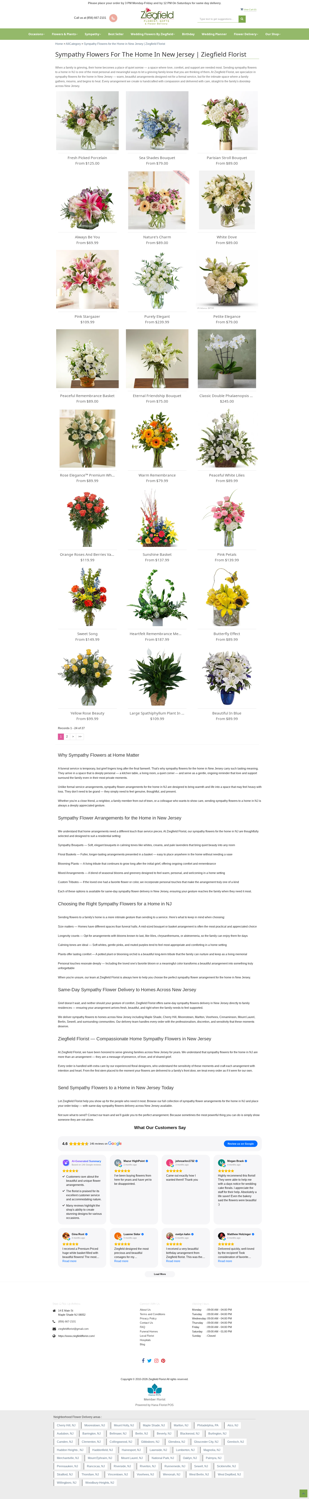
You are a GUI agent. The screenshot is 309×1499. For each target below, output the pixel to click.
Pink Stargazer (87, 316)
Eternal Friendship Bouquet (157, 395)
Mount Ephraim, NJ (100, 1458)
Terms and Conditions (152, 1314)
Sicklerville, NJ (226, 1466)
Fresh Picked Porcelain (87, 157)
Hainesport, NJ (131, 1450)
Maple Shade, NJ (154, 1425)
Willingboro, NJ (66, 1482)
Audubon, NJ (65, 1433)
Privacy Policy (148, 1318)
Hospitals (145, 1340)
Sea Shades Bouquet (157, 157)
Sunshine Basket (157, 554)
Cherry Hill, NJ (66, 1425)
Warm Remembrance (157, 475)
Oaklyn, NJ (190, 1458)
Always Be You (87, 236)
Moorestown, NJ (94, 1425)
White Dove (227, 236)
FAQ (142, 1326)
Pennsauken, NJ (67, 1466)
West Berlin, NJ (199, 1474)
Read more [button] (69, 1261)
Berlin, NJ (141, 1433)
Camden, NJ (65, 1441)
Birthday (188, 34)
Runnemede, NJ (175, 1466)
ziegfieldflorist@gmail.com (73, 1328)
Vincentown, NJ (118, 1474)
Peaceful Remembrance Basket (87, 395)
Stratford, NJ (65, 1474)
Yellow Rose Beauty (87, 713)
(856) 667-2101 (67, 1321)
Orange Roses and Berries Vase (87, 554)
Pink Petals (226, 554)
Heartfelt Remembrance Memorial (157, 633)
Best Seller (116, 34)
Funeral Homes (149, 1331)
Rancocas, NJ (96, 1466)
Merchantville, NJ (68, 1458)
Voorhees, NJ (145, 1474)
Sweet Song (87, 633)
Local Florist (147, 1335)
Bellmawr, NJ (118, 1433)
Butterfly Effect (227, 633)
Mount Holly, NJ (124, 1425)
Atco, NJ (232, 1425)
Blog (142, 1344)
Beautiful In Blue (226, 713)
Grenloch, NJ (235, 1441)
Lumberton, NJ (185, 1450)
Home (59, 43)
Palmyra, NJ (213, 1458)
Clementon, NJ (91, 1441)
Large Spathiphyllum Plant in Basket (157, 713)
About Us (145, 1309)
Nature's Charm (157, 236)
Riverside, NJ (122, 1466)
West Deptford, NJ (229, 1474)
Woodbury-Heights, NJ (99, 1482)
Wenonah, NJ (171, 1474)
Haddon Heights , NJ (70, 1450)
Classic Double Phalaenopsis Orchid (226, 395)
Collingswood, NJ (121, 1441)
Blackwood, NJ (189, 1433)
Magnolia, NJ (211, 1450)
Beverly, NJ (164, 1433)
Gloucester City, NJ (206, 1441)
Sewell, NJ (201, 1466)
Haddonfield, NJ (102, 1450)
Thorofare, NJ (90, 1474)
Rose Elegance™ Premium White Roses (87, 475)
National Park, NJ (163, 1458)
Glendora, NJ (176, 1441)
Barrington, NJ (91, 1433)
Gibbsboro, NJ (150, 1441)
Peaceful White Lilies (227, 475)
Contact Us (146, 1322)
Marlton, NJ (181, 1425)
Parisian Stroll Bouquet (227, 157)
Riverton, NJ (148, 1466)
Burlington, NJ (217, 1433)
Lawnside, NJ (158, 1450)
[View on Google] (117, 1162)
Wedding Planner (214, 34)
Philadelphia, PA (208, 1425)
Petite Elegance (227, 316)
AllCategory (73, 43)
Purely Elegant (157, 316)
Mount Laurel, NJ (132, 1458)
